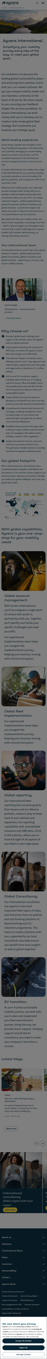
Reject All (23, 1348)
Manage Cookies (23, 1355)
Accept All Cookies (23, 1341)
